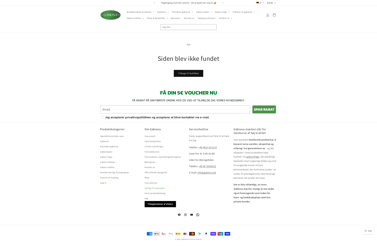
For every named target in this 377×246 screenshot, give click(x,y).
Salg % (103, 183)
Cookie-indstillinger (154, 146)
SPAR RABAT (264, 109)
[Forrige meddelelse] (154, 3)
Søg (146, 198)
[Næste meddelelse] (223, 3)
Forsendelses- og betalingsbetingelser (163, 157)
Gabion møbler (107, 167)
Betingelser (150, 162)
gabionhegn (253, 156)
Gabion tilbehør (107, 162)
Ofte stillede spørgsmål (156, 172)
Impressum (150, 136)
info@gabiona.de (206, 172)
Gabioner (104, 141)
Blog (147, 177)
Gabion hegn (106, 157)
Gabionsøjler (106, 151)
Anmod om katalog (109, 177)
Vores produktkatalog (155, 193)
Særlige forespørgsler (155, 188)
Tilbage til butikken (188, 73)
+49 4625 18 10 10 (208, 147)
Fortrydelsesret (152, 151)
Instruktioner (151, 183)
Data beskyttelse (153, 141)
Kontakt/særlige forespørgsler (114, 172)
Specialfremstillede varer (112, 136)
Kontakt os (150, 167)
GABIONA (184, 239)
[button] (140, 12)
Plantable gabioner (109, 146)
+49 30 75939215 (207, 166)
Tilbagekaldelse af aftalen (160, 204)
